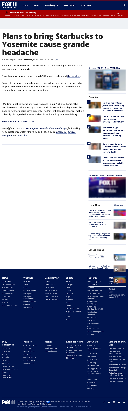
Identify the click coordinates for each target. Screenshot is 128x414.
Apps (111, 292)
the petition (73, 75)
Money (48, 341)
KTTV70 (90, 334)
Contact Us (91, 382)
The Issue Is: (28, 348)
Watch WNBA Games (117, 378)
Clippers (69, 290)
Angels (68, 296)
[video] (120, 257)
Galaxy (68, 316)
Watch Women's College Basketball (116, 374)
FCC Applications (94, 368)
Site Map (90, 388)
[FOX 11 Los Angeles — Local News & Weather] (10, 5)
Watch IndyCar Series (117, 364)
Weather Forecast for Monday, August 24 (96, 278)
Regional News (74, 341)
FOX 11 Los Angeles (9, 60)
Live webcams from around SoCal (117, 296)
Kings (68, 302)
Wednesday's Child (94, 290)
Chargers (69, 284)
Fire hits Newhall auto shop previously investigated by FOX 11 (113, 119)
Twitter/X (5, 363)
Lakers (68, 287)
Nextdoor (6, 360)
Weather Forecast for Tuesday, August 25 (96, 256)
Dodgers (69, 293)
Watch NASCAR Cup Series (117, 360)
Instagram (7, 135)
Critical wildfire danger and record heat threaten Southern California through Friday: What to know (99, 213)
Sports (69, 277)
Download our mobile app (54, 128)
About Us (92, 341)
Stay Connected (8, 343)
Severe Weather (29, 301)
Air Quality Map (29, 290)
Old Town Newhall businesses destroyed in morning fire (98, 224)
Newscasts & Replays (114, 287)
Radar (25, 287)
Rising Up (91, 320)
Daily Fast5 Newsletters (7, 376)
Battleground (28, 363)
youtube (119, 402)
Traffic (26, 284)
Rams (68, 281)
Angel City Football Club (73, 312)
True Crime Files (93, 293)
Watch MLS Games (116, 381)
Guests (47, 281)
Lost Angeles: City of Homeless (95, 297)
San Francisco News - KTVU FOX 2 (74, 346)
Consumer (6, 296)
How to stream (8, 366)
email (124, 402)
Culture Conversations (93, 327)
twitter (109, 402)
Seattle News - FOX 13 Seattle (74, 357)
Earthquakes (28, 293)
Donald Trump (29, 351)
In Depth (90, 287)
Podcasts (6, 372)
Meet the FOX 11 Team (94, 349)
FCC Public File (93, 365)
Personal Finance (51, 351)
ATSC (89, 376)
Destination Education (92, 313)
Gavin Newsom (29, 357)
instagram (114, 402)
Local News (94, 205)
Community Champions (92, 302)
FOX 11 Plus (92, 379)
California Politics (30, 345)
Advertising (91, 362)
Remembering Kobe (95, 331)
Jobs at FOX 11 (93, 359)
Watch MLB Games (116, 356)
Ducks (68, 305)
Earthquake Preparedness (28, 297)
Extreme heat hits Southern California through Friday (99, 267)
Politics (5, 302)
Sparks (68, 319)
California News (8, 284)
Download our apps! (10, 369)
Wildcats (69, 299)
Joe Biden (27, 354)
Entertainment (8, 293)
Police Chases (7, 287)
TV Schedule (92, 353)
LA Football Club (72, 308)
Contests (91, 345)
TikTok (5, 354)
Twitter (72, 131)
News (20, 60)
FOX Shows (92, 356)
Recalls (5, 299)
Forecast (26, 281)
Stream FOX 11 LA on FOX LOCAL (104, 68)
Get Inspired (92, 317)
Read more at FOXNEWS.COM (18, 121)
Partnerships (92, 385)
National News (8, 290)
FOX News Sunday (9, 305)
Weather (28, 277)
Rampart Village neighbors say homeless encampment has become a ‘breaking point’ (113, 132)
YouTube (22, 135)
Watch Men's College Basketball (117, 368)
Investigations (93, 323)
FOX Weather (28, 307)
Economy (48, 345)
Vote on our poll (51, 296)
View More (119, 205)
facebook (104, 402)
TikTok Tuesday (51, 299)
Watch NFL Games (116, 348)
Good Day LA (52, 277)
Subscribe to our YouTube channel (105, 175)
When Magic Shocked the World (95, 308)
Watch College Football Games (115, 352)
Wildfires (26, 304)
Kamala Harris (29, 360)
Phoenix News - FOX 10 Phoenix (74, 351)
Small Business (51, 348)
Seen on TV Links (51, 293)
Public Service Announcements (94, 372)
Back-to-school (51, 290)
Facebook (61, 131)
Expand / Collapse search (124, 5)
